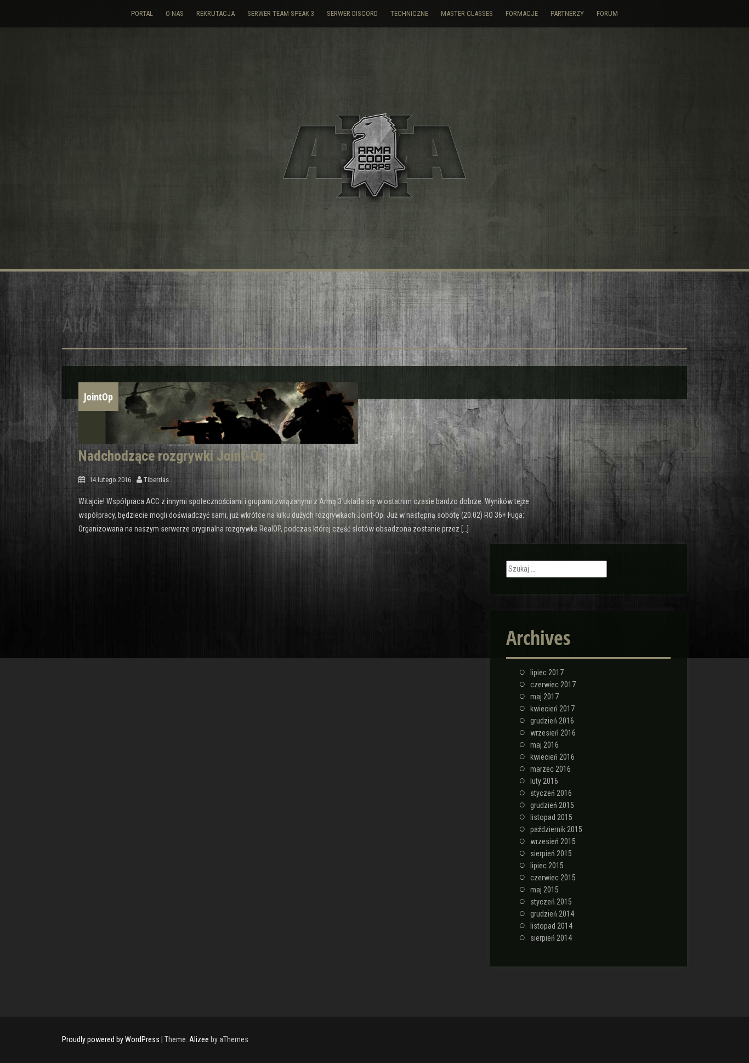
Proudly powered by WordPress (111, 1039)
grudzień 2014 (552, 913)
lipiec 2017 (547, 672)
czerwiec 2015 (553, 877)
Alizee (199, 1039)
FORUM (607, 13)
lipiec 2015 (547, 865)
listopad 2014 (551, 925)
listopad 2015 (551, 817)
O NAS (175, 13)
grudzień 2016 (552, 720)
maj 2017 (544, 696)
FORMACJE (522, 13)
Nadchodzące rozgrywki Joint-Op (171, 456)
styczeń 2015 (551, 901)
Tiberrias (156, 480)
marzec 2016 (550, 769)
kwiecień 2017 (552, 708)
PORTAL (142, 13)
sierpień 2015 (551, 853)
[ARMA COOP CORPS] (374, 155)
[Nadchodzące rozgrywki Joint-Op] (218, 413)
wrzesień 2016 (553, 732)
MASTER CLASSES (467, 13)
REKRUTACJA (215, 13)
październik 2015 (556, 829)
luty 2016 (544, 781)
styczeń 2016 (551, 793)
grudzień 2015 (552, 805)
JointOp (98, 396)
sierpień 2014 (551, 938)
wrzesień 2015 (553, 841)
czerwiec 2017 (553, 684)
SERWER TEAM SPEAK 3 (280, 13)
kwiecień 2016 (552, 757)
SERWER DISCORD (352, 13)
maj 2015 (544, 889)
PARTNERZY (567, 13)
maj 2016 (544, 744)
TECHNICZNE (409, 13)
